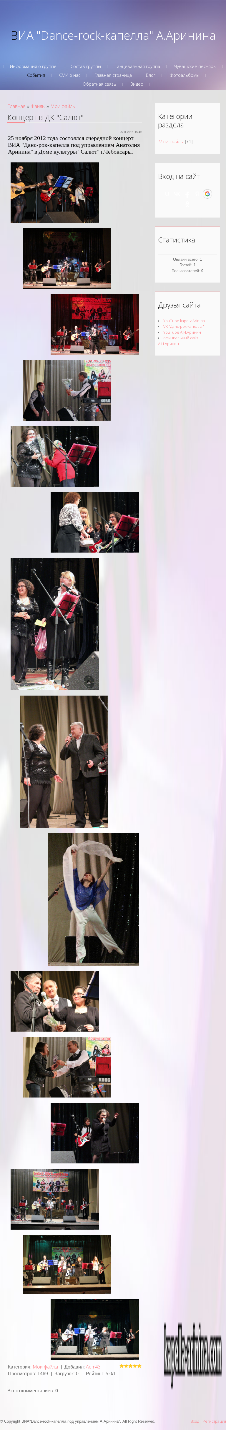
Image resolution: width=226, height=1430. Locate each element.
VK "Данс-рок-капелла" (183, 326)
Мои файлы (63, 106)
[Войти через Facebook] (187, 193)
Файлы (38, 106)
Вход (195, 1421)
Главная (16, 106)
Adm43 (93, 1367)
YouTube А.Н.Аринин (182, 332)
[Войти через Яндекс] (197, 193)
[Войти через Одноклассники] (187, 204)
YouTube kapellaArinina (184, 320)
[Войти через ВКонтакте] (177, 193)
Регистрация (214, 1421)
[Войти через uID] (167, 193)
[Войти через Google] (207, 194)
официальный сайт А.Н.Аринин (178, 340)
